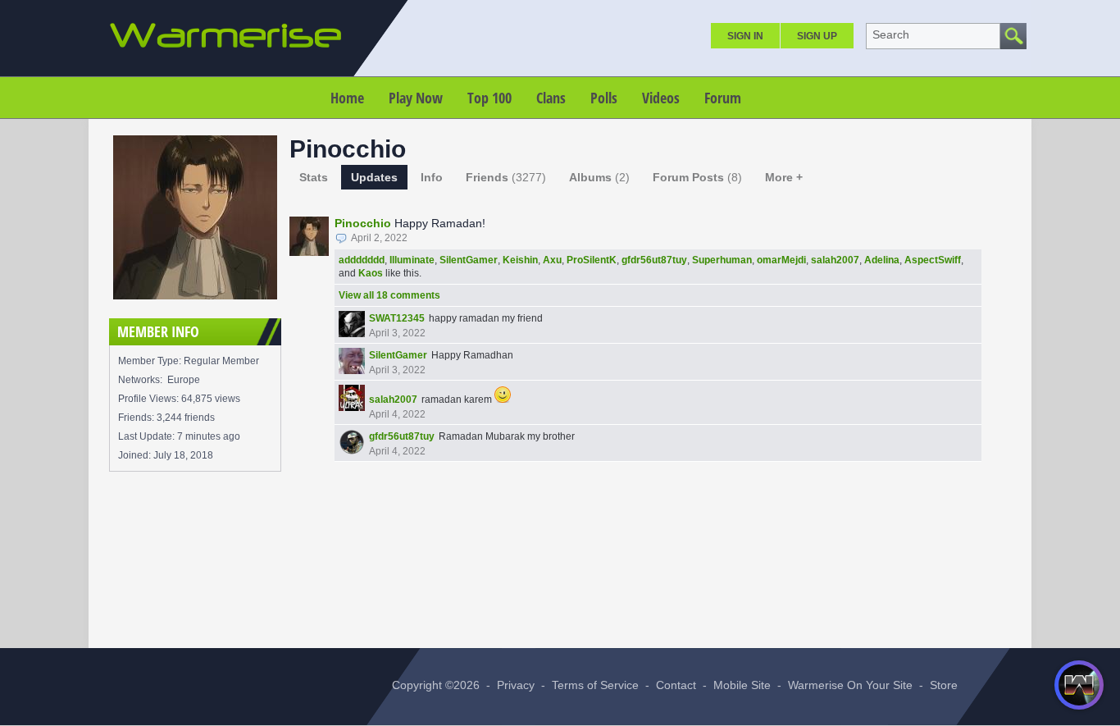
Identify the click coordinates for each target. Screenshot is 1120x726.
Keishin (520, 260)
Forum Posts (697, 177)
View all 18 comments (389, 295)
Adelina (881, 260)
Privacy (516, 685)
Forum (722, 97)
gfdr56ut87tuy (654, 260)
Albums (599, 177)
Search (890, 34)
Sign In (745, 36)
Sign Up (817, 36)
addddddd (362, 260)
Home (347, 97)
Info (432, 177)
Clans (551, 97)
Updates (374, 177)
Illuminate (412, 260)
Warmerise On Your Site (850, 685)
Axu (552, 260)
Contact (676, 685)
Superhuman (722, 260)
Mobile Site (742, 685)
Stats (313, 177)
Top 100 (489, 97)
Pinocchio (363, 223)
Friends (506, 177)
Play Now (416, 97)
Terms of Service (595, 685)
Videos (661, 97)
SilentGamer (468, 260)
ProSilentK (592, 260)
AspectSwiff (932, 260)
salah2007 (835, 260)
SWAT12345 (397, 318)
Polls (603, 97)
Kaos (370, 273)
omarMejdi (781, 260)
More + (784, 177)
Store (944, 685)
